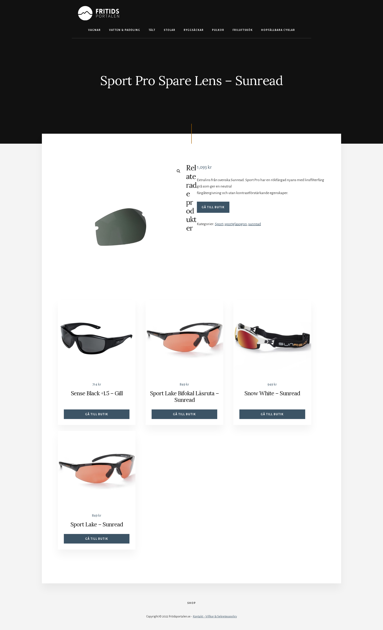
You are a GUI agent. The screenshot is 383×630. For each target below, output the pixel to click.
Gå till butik (213, 207)
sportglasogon (236, 224)
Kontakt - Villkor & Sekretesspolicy (215, 616)
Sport (219, 224)
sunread (254, 224)
